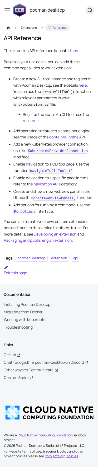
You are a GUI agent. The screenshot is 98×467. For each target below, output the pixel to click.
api (75, 258)
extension (59, 258)
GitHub (10, 354)
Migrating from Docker (23, 312)
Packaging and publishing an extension (38, 240)
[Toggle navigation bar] (7, 10)
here (75, 50)
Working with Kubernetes (25, 319)
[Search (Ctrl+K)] (90, 10)
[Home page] (8, 27)
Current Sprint (16, 377)
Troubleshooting (18, 327)
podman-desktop (31, 258)
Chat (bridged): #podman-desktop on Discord (44, 362)
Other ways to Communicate (29, 370)
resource (31, 120)
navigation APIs (47, 184)
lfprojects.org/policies (61, 456)
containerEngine (63, 137)
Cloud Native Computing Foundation (45, 435)
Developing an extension (55, 234)
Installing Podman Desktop (27, 304)
